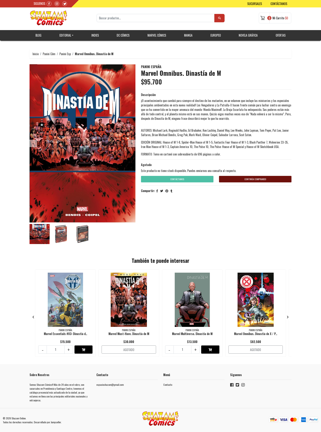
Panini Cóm (49, 54)
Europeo (215, 35)
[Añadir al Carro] (83, 349)
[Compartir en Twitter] (161, 191)
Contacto (167, 384)
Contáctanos (278, 3)
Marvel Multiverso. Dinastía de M (192, 334)
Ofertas (281, 35)
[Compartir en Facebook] (157, 191)
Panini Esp (65, 54)
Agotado (146, 165)
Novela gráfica (248, 35)
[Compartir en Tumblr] (171, 191)
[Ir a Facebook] (232, 385)
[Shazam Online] (49, 18)
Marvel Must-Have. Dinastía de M (128, 334)
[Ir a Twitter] (237, 385)
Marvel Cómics (156, 35)
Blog (38, 35)
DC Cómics (123, 35)
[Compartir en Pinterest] (166, 191)
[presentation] (33, 143)
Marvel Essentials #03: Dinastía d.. (65, 334)
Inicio (36, 54)
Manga (188, 35)
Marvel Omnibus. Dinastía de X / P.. (255, 334)
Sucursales (254, 3)
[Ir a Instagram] (243, 385)
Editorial (65, 35)
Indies (95, 35)
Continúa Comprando (255, 179)
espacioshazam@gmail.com (110, 384)
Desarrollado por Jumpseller (47, 422)
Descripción (148, 94)
